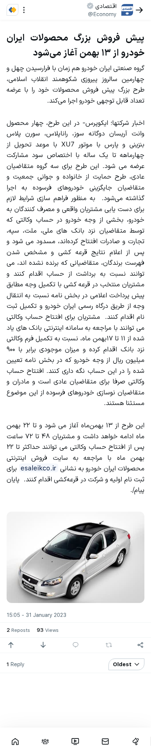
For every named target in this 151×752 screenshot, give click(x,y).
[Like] (11, 645)
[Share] (140, 645)
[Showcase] (15, 741)
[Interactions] (45, 741)
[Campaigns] (136, 741)
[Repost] (109, 645)
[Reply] (75, 645)
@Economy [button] (102, 14)
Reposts (18, 629)
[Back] (139, 10)
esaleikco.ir (38, 467)
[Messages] (106, 741)
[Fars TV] (75, 741)
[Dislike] (43, 645)
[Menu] (24, 10)
